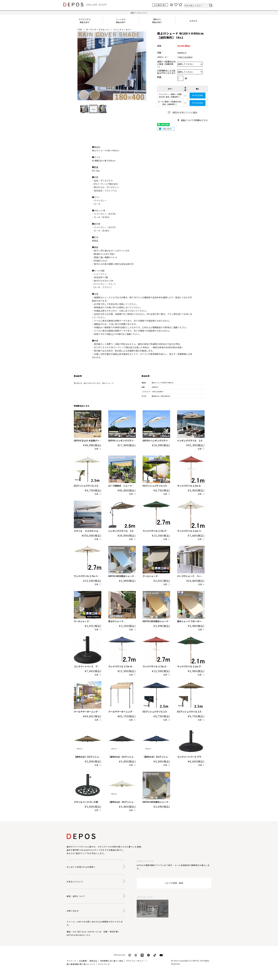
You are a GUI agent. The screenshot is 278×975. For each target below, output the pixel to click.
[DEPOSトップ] (86, 5)
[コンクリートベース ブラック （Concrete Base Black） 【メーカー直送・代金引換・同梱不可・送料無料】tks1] (87, 650)
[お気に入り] (177, 4)
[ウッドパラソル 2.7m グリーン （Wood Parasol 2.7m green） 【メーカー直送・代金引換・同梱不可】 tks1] (156, 514)
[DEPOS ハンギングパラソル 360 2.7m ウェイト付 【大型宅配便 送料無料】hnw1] (122, 424)
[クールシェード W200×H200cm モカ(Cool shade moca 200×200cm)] (87, 605)
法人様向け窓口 (160, 5)
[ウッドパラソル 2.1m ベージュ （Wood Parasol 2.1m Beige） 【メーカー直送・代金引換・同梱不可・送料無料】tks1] (191, 514)
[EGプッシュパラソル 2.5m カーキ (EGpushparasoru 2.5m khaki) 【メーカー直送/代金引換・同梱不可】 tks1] (191, 695)
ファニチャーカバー (122, 29)
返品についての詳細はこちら (194, 120)
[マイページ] (173, 4)
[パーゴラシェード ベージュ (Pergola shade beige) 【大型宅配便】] (191, 559)
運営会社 (93, 961)
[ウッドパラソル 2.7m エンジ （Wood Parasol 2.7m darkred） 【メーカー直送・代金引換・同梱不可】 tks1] (156, 650)
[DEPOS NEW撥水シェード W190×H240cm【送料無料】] (156, 605)
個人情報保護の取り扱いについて (81, 964)
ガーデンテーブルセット (97, 29)
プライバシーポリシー (135, 961)
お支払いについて (75, 881)
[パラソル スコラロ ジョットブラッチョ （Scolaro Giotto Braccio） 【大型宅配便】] (87, 514)
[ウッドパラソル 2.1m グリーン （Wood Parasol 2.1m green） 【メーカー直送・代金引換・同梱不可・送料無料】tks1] (191, 650)
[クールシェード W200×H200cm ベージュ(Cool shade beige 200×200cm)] (156, 559)
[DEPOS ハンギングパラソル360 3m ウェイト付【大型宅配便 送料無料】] (156, 424)
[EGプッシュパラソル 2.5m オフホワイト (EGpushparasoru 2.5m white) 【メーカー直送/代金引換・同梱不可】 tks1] (87, 469)
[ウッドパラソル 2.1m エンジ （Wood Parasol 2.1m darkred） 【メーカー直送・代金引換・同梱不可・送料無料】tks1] (191, 469)
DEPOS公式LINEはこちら (78, 935)
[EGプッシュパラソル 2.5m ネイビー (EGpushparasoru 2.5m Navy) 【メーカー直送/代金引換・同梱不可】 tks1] (156, 695)
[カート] (181, 4)
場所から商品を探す (157, 21)
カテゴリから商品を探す (84, 21)
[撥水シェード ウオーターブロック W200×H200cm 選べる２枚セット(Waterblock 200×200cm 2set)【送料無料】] (191, 605)
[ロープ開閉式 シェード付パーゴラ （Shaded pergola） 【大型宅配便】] (122, 469)
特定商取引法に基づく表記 (111, 961)
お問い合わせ (73, 910)
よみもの (193, 20)
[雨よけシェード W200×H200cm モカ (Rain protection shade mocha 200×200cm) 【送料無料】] (122, 605)
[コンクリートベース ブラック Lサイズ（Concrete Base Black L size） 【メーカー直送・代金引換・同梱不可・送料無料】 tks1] (191, 740)
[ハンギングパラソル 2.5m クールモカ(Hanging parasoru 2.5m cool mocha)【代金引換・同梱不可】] (122, 514)
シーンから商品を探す (121, 21)
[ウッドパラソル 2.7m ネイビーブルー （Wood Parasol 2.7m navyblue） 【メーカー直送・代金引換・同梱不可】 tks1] (122, 650)
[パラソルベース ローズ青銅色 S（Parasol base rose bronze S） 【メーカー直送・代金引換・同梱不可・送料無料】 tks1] (87, 785)
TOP (79, 29)
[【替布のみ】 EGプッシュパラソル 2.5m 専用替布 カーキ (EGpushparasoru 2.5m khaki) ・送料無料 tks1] (87, 740)
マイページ (71, 961)
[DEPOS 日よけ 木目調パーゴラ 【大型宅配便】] (87, 424)
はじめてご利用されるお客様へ (81, 867)
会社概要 (83, 961)
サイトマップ (104, 964)
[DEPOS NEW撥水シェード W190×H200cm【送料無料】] (122, 559)
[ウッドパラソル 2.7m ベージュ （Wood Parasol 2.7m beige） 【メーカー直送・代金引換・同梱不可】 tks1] (87, 559)
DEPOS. (196, 960)
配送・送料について (76, 896)
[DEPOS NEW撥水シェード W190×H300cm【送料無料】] (156, 785)
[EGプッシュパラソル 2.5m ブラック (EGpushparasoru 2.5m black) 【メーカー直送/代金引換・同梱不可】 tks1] (156, 469)
